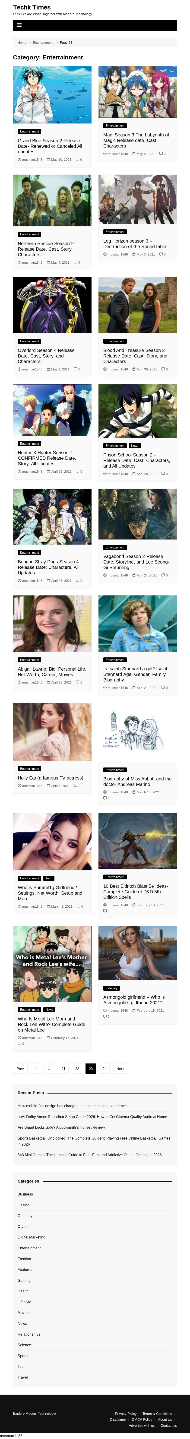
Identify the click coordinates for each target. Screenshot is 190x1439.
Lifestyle (24, 1302)
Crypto (23, 1227)
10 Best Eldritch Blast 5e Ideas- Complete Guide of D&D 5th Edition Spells (135, 892)
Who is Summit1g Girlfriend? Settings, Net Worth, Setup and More (50, 893)
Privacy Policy (126, 1414)
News (135, 445)
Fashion (24, 1259)
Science (24, 1345)
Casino (23, 1205)
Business (25, 1194)
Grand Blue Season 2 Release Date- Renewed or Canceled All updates (50, 146)
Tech (49, 878)
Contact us (169, 1425)
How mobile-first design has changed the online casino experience (72, 1106)
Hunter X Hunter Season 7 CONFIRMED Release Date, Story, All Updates (47, 458)
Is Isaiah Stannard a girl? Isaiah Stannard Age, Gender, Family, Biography (135, 674)
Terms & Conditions (157, 1414)
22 (77, 1069)
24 (104, 1069)
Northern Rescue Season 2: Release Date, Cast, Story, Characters (46, 249)
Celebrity (111, 988)
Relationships (29, 1334)
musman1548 (32, 159)
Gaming (24, 1280)
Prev (20, 1069)
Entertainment (29, 131)
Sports (23, 1356)
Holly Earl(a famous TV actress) (50, 777)
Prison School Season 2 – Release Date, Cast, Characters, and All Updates (136, 460)
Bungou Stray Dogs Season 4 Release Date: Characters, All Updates (48, 567)
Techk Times (32, 7)
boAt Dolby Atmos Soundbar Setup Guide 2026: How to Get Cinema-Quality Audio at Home (92, 1117)
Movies (23, 1313)
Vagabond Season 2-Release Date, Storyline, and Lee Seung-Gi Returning (136, 562)
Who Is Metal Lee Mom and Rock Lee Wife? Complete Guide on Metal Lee (51, 1024)
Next (120, 1069)
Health (23, 1291)
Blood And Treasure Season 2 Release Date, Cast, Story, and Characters (135, 356)
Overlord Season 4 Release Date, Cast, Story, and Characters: (46, 356)
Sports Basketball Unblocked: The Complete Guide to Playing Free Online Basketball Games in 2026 (94, 1141)
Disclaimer (118, 1419)
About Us (165, 1419)
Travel (23, 1377)
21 (63, 1069)
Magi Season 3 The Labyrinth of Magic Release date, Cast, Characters (136, 140)
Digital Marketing (31, 1237)
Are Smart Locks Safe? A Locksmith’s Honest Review (61, 1127)
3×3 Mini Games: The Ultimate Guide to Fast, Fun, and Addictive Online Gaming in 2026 (90, 1155)
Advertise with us (142, 1425)
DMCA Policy (142, 1419)
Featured (25, 1270)
